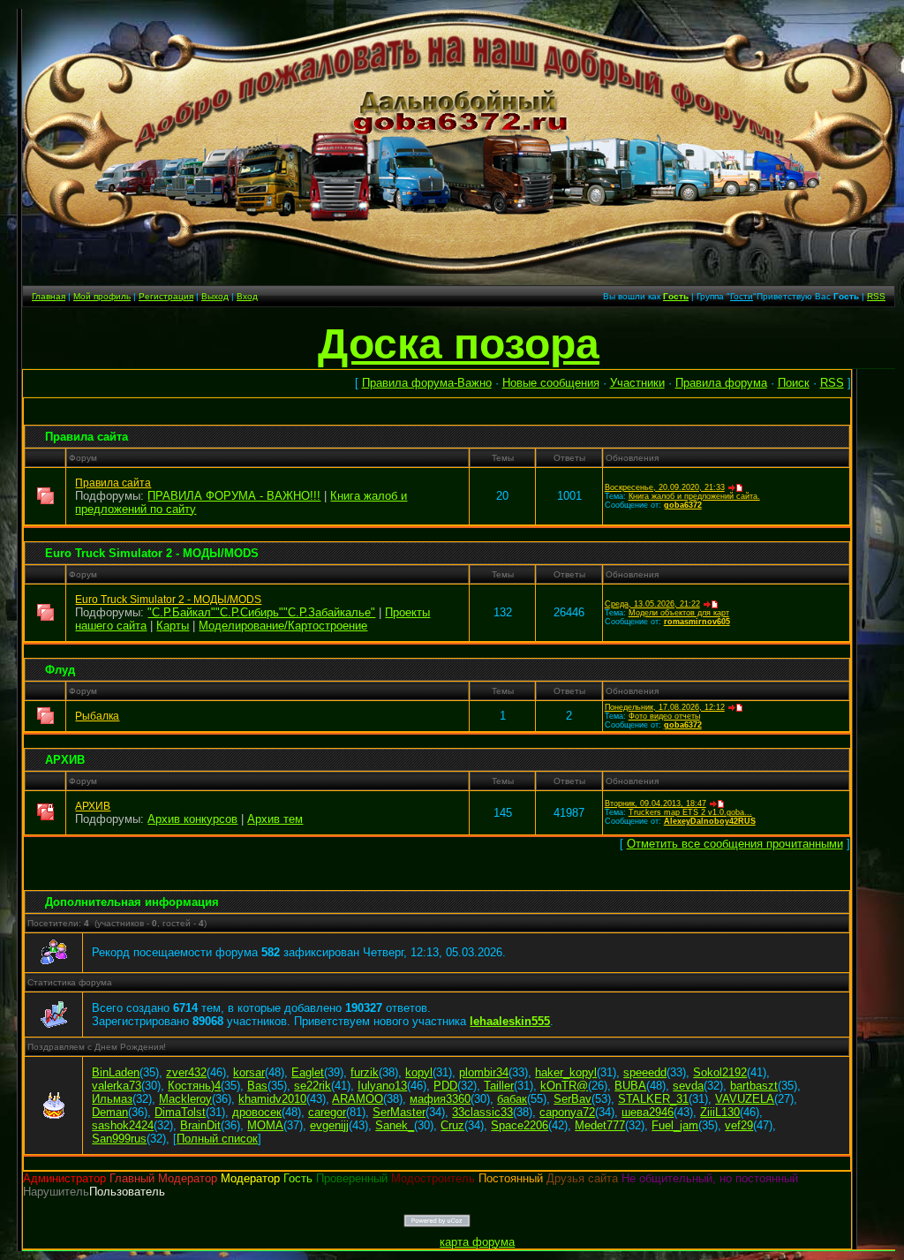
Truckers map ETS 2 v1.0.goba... (690, 812)
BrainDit (200, 1125)
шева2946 (648, 1112)
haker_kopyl (566, 1072)
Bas (257, 1085)
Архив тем (275, 819)
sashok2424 (123, 1125)
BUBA (630, 1085)
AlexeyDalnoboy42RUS (710, 821)
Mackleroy (185, 1098)
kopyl (419, 1072)
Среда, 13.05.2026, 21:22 (652, 604)
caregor (327, 1112)
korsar (249, 1072)
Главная (48, 296)
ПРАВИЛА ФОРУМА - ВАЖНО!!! (233, 495)
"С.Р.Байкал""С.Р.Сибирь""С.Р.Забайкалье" (261, 612)
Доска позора (458, 344)
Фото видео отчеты (664, 716)
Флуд (60, 669)
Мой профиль (102, 296)
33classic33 (482, 1112)
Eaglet (307, 1072)
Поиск (794, 382)
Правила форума (721, 382)
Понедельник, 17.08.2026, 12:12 (665, 707)
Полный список (217, 1138)
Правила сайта (86, 436)
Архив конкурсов (192, 819)
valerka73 (116, 1085)
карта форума (477, 1242)
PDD (445, 1085)
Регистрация (166, 296)
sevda (688, 1085)
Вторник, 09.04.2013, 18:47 (655, 803)
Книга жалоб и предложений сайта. (694, 496)
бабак (512, 1098)
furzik (364, 1072)
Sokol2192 (720, 1072)
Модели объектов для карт (679, 612)
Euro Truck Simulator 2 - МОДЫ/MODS (152, 553)
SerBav (572, 1098)
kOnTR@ (564, 1085)
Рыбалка (97, 716)
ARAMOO (357, 1098)
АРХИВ (65, 759)
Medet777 (600, 1125)
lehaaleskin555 (510, 1021)
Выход (215, 296)
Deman (110, 1112)
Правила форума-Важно (427, 382)
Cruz (452, 1125)
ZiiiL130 (720, 1112)
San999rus (119, 1138)
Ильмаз (112, 1098)
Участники (637, 382)
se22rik (312, 1085)
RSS (876, 296)
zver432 (186, 1072)
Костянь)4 (194, 1085)
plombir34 (483, 1072)
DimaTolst (180, 1112)
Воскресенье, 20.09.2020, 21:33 (665, 487)
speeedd (645, 1072)
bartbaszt (754, 1085)
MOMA (265, 1125)
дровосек (257, 1112)
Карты (172, 625)
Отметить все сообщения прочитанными (735, 843)
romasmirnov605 (697, 621)
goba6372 (683, 505)
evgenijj (329, 1125)
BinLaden (115, 1072)
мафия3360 (440, 1098)
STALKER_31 (653, 1098)
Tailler (499, 1085)
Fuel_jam (675, 1125)
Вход (247, 296)
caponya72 (567, 1112)
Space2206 (519, 1125)
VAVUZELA (744, 1098)
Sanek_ (394, 1125)
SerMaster (399, 1112)
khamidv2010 (272, 1098)
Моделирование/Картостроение (283, 625)
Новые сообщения (550, 382)
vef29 (739, 1125)
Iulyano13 (382, 1085)
